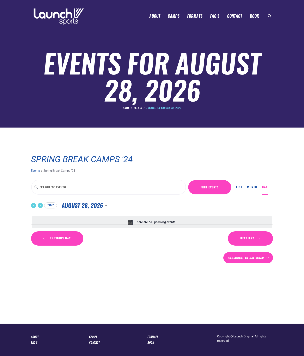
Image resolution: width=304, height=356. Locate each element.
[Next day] (40, 205)
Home (126, 108)
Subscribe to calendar (246, 258)
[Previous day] (33, 205)
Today (51, 205)
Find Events (210, 187)
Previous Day (60, 238)
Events (138, 108)
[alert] (152, 222)
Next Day (247, 238)
